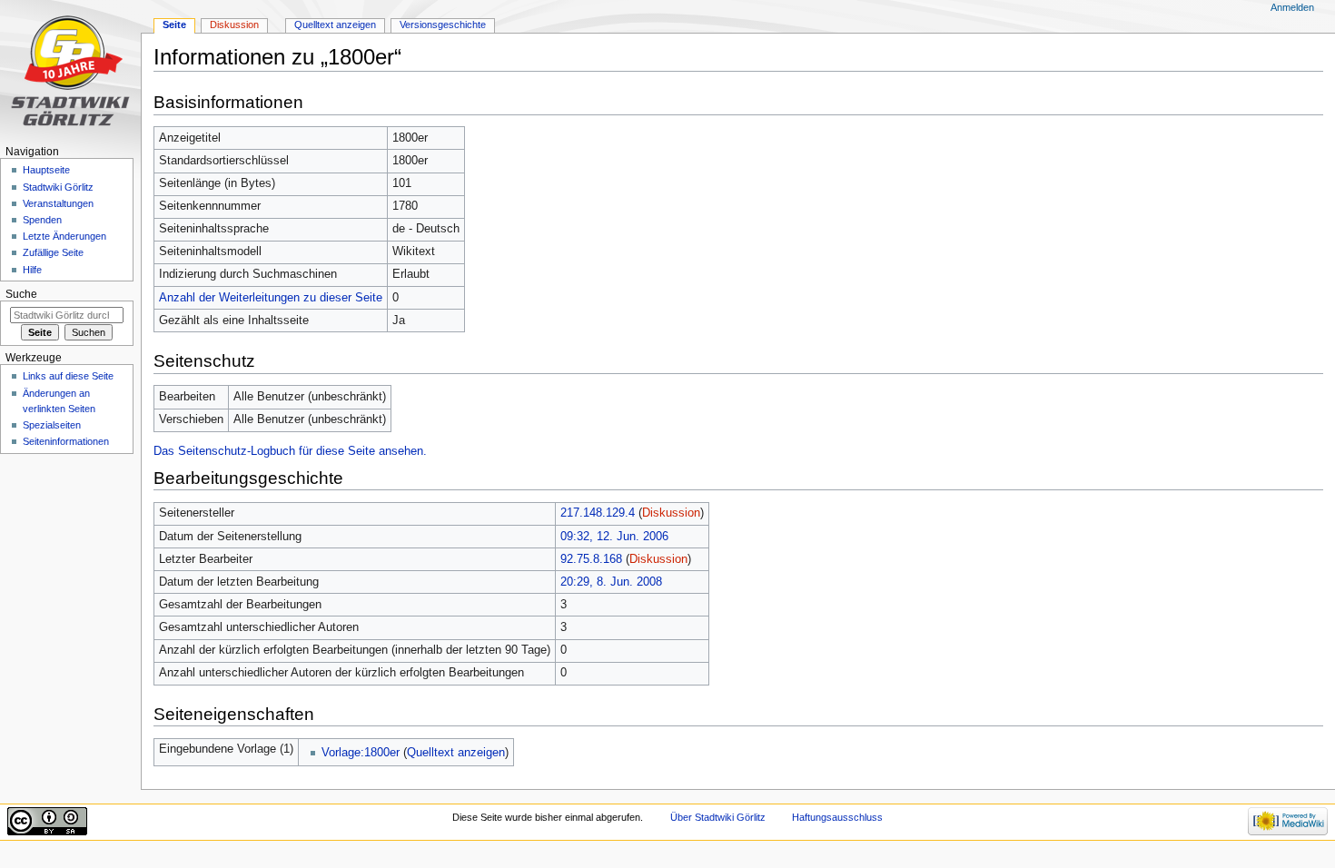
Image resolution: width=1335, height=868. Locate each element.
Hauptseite (46, 169)
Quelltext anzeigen (456, 752)
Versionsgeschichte (443, 24)
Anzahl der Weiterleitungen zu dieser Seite (270, 297)
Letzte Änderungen (64, 236)
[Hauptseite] (70, 70)
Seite (174, 24)
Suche (21, 294)
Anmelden (1292, 7)
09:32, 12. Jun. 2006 (614, 536)
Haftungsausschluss (837, 817)
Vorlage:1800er (360, 752)
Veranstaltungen (58, 203)
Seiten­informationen (66, 441)
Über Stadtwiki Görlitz (718, 817)
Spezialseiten (52, 424)
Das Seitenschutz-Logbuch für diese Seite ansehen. (290, 451)
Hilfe (32, 269)
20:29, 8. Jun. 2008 (611, 582)
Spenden (42, 219)
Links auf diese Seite (68, 375)
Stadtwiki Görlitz (58, 187)
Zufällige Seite (53, 252)
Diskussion (671, 513)
